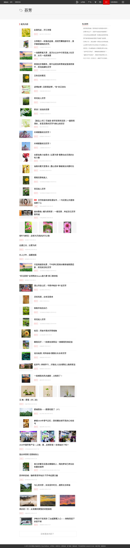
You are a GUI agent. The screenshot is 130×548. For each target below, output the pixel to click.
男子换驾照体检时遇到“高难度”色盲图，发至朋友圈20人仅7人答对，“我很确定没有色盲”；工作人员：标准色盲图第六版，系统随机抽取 (97, 38)
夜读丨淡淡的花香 (41, 109)
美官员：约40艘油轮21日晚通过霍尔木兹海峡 (96, 48)
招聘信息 (63, 546)
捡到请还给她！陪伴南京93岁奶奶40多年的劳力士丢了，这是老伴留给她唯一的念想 (97, 28)
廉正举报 (97, 546)
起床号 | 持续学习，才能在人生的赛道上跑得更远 (54, 364)
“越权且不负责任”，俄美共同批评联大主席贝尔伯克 (97, 55)
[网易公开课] (83, 2)
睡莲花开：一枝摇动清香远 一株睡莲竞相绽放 (53, 342)
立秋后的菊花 (39, 76)
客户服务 (69, 546)
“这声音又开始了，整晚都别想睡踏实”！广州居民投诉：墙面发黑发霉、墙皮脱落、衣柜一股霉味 (97, 51)
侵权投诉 (103, 546)
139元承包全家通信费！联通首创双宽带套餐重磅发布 (97, 35)
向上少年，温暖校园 (27, 255)
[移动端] (77, 2)
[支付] (95, 2)
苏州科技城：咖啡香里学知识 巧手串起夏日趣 (38, 475)
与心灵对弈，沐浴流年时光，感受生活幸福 (52, 485)
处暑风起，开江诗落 (42, 30)
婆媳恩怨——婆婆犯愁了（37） (47, 409)
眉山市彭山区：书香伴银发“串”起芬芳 (50, 285)
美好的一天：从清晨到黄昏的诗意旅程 (35, 509)
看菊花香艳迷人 (40, 177)
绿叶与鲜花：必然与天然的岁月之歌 (34, 236)
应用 (11, 2)
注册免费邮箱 (114, 2)
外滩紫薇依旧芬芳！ (42, 132)
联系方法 (58, 546)
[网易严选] (90, 2)
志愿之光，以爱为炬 (27, 245)
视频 (36, 206)
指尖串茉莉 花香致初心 (29, 454)
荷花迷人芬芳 (39, 98)
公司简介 (52, 546)
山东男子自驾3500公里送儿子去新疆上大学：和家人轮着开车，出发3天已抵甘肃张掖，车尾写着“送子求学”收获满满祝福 (97, 45)
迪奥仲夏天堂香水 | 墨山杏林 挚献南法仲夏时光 (54, 166)
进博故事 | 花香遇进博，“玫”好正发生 (50, 87)
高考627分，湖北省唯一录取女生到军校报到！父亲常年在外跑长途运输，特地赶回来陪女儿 (97, 41)
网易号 (36, 34)
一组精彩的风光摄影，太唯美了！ (48, 376)
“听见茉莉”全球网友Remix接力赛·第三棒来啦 (38, 276)
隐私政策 (75, 546)
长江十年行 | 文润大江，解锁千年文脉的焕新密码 (97, 58)
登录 (106, 2)
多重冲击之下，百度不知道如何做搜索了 (95, 31)
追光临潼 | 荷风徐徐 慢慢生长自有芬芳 (50, 353)
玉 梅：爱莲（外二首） (29, 400)
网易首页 (6, 2)
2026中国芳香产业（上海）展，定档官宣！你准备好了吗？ (44, 445)
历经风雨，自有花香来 (43, 297)
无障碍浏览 (18, 2)
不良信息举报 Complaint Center (86, 546)
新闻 (21, 458)
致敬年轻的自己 (40, 308)
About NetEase (45, 546)
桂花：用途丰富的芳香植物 (45, 331)
